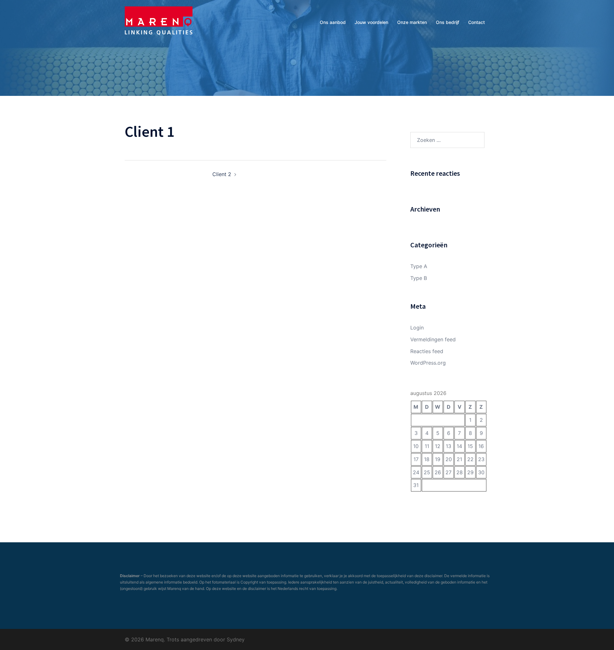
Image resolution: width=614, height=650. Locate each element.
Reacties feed (426, 351)
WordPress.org (428, 363)
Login (417, 327)
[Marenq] (159, 22)
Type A (418, 266)
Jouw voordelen (371, 22)
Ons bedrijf (447, 22)
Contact (476, 22)
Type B (418, 278)
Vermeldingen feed (433, 339)
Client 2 (221, 174)
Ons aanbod (333, 22)
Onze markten (412, 22)
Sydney (236, 639)
